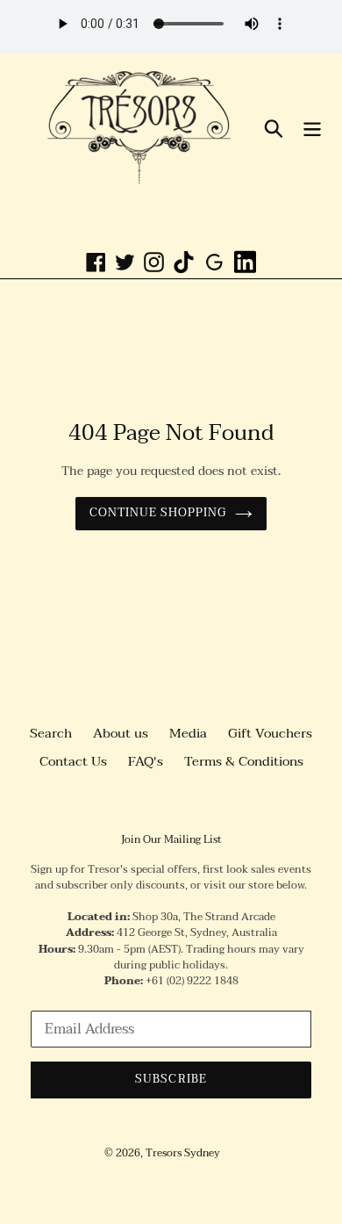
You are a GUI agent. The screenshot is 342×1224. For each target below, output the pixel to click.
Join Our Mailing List (171, 839)
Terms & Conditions (243, 761)
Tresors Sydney (183, 1153)
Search (51, 733)
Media (188, 733)
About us (120, 733)
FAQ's (145, 761)
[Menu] (312, 127)
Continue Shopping (158, 512)
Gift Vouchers (270, 733)
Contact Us (73, 761)
